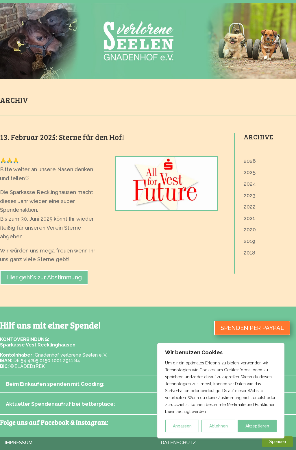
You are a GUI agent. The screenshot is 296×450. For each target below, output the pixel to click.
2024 (250, 184)
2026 (250, 161)
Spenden (277, 441)
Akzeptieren (257, 426)
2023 (250, 195)
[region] (220, 390)
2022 (250, 207)
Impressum (18, 442)
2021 (249, 218)
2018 (249, 253)
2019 (249, 241)
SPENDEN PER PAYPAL (252, 327)
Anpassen (182, 426)
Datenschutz (178, 442)
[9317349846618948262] (166, 208)
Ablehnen (218, 426)
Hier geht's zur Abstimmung (44, 277)
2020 (250, 229)
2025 (250, 172)
